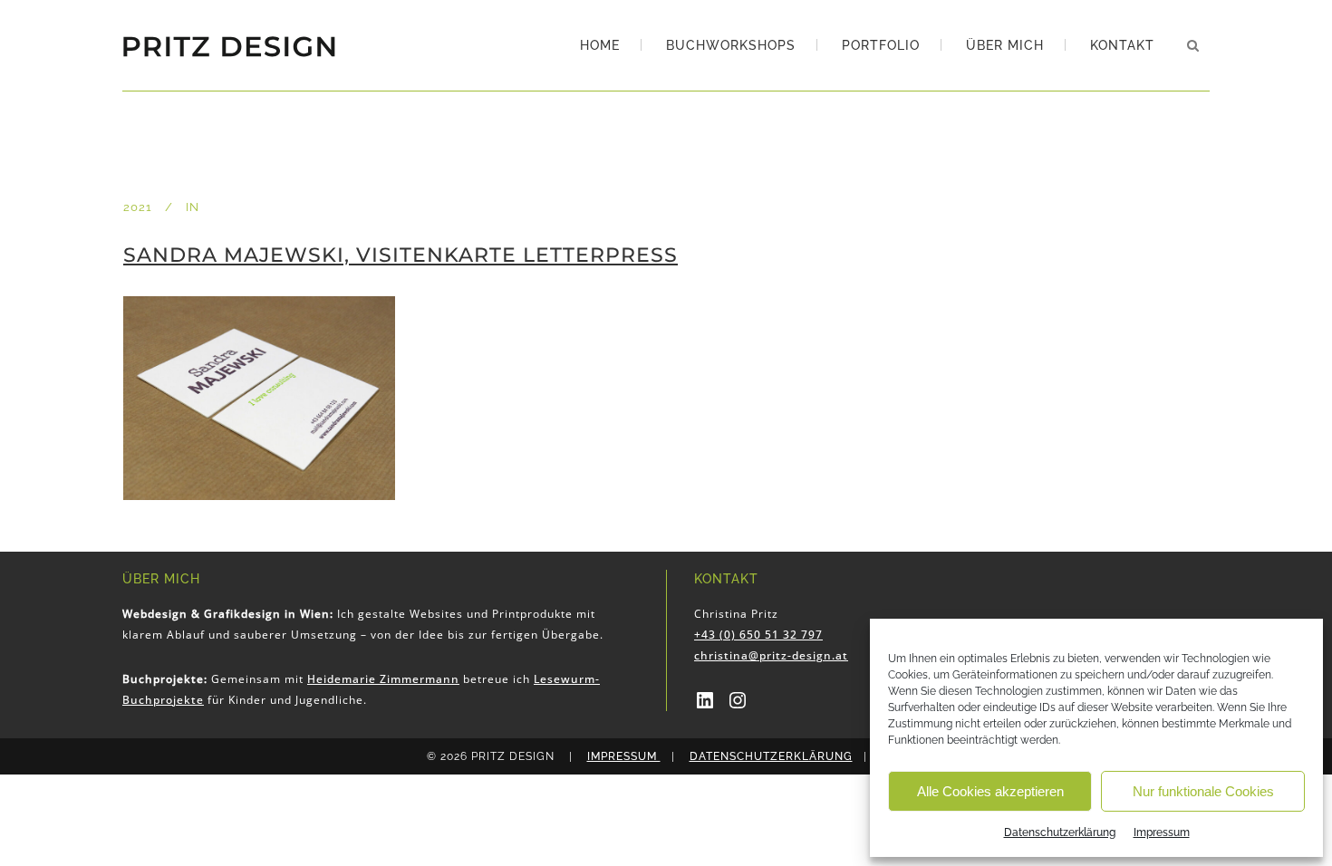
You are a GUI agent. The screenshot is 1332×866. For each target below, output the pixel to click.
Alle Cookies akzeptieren (990, 791)
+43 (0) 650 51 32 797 (758, 634)
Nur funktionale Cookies (1203, 791)
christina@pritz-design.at (771, 655)
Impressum (1162, 832)
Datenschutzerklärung (1059, 832)
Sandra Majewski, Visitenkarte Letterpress (400, 255)
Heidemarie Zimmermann (383, 679)
